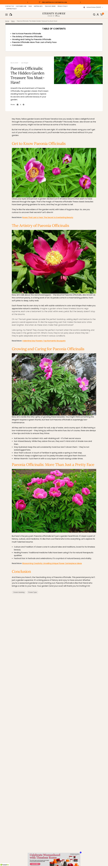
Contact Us (9, 6)
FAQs (30, 6)
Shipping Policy (11, 9)
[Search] (94, 14)
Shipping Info (38, 6)
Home (7, 21)
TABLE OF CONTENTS (54, 28)
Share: (13, 104)
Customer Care (21, 6)
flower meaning (18, 592)
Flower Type (32, 592)
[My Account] (97, 14)
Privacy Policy (63, 6)
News (13, 21)
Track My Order (50, 6)
